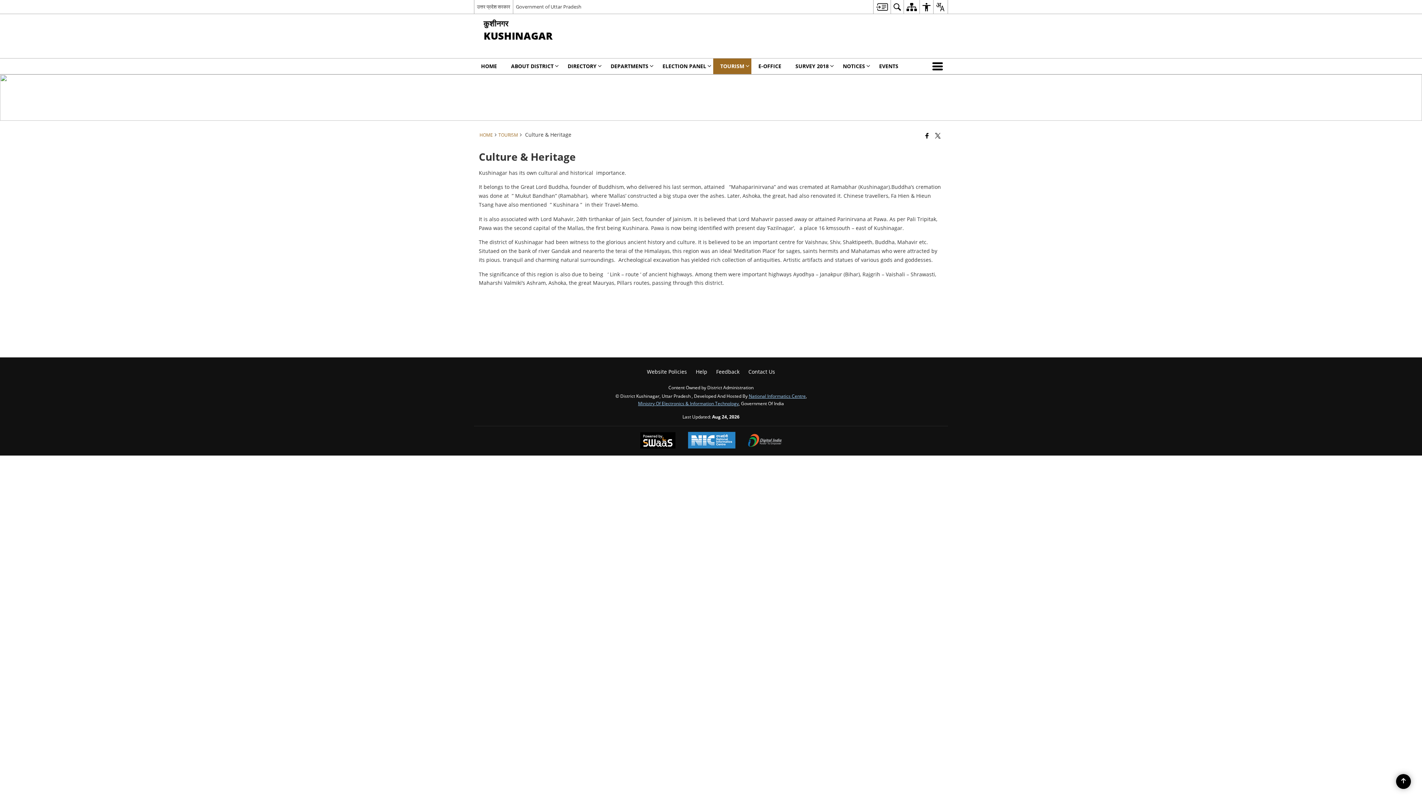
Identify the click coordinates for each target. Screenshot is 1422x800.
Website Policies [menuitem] (667, 371)
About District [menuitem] (532, 66)
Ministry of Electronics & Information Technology (688, 403)
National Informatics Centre (777, 396)
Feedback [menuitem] (728, 371)
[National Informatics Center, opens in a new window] (711, 441)
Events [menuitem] (888, 66)
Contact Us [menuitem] (761, 371)
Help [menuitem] (701, 371)
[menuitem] (882, 7)
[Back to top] (1403, 781)
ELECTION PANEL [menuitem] (684, 66)
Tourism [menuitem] (732, 66)
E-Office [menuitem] (769, 66)
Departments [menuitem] (629, 66)
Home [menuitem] (489, 66)
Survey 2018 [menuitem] (812, 66)
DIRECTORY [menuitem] (582, 66)
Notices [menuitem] (854, 66)
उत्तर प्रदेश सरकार (493, 6)
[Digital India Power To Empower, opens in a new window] (765, 441)
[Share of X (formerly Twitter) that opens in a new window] (937, 136)
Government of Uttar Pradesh (548, 6)
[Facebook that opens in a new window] (927, 136)
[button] (939, 66)
